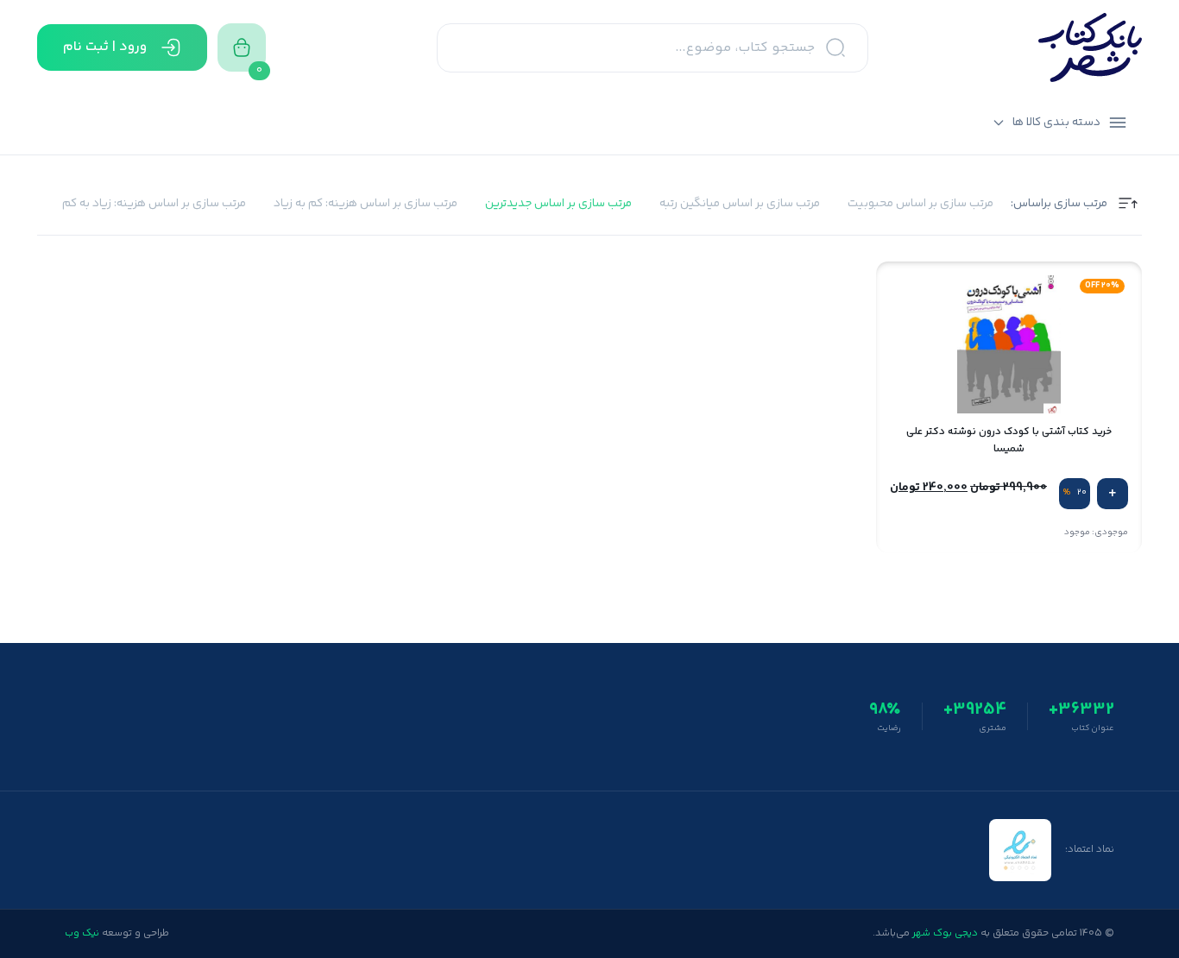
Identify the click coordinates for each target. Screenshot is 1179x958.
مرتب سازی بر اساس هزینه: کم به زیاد (365, 204)
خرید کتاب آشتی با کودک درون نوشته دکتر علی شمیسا (1009, 440)
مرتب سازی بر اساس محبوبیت (920, 204)
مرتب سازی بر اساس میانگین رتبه (739, 204)
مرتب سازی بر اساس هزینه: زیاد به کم (154, 204)
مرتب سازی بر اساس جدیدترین (558, 204)
